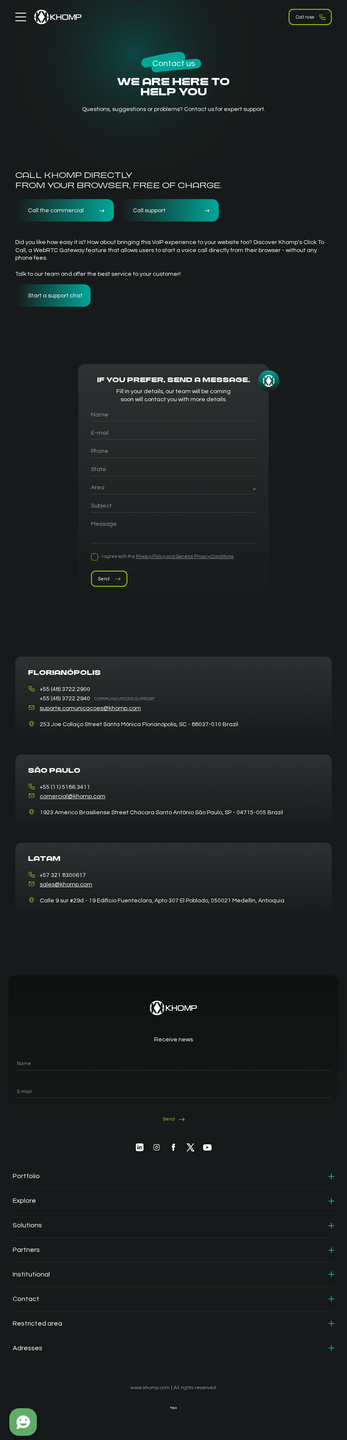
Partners (26, 1249)
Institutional (31, 1274)
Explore (24, 1200)
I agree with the (168, 556)
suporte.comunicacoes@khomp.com (90, 708)
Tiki (173, 1408)
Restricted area (37, 1323)
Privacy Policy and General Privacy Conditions (185, 556)
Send (104, 579)
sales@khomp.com (66, 885)
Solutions (27, 1225)
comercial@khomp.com (72, 796)
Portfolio (26, 1176)
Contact (26, 1299)
